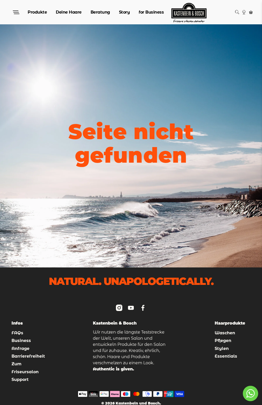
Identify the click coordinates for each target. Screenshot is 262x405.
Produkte (37, 12)
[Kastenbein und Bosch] (189, 12)
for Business (151, 12)
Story (124, 12)
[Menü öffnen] (15, 12)
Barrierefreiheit (28, 356)
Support (20, 379)
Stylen (222, 348)
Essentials (226, 356)
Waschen (225, 332)
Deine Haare (69, 12)
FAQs (17, 332)
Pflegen (223, 340)
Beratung (100, 12)
